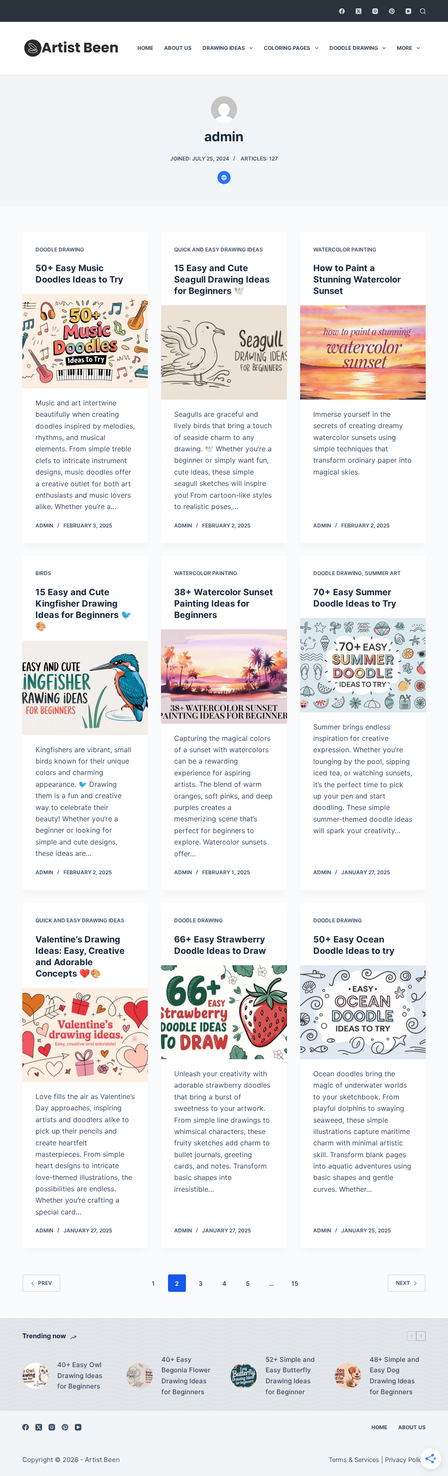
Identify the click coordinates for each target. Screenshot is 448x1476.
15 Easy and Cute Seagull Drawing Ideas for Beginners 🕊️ (222, 279)
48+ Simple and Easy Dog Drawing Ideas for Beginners (394, 1375)
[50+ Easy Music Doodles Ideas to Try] (85, 341)
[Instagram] (375, 11)
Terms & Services (354, 1460)
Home (145, 48)
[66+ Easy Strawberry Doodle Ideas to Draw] (224, 1012)
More (404, 48)
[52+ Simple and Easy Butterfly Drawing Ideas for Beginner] (244, 1376)
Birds (43, 573)
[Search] (423, 11)
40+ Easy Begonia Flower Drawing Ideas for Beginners (185, 1375)
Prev (45, 1283)
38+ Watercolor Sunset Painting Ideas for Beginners (223, 603)
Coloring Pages (287, 48)
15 (294, 1283)
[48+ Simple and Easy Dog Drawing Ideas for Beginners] (348, 1376)
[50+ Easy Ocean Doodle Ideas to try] (363, 1012)
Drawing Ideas (224, 48)
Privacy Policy (405, 1460)
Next (403, 1283)
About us (178, 48)
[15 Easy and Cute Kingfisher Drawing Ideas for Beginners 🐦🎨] (85, 688)
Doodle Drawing (353, 48)
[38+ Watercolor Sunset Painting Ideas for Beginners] (224, 676)
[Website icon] (224, 177)
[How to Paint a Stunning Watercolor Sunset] (363, 352)
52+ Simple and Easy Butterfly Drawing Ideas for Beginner (290, 1375)
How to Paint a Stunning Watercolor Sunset (357, 279)
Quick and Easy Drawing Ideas (218, 249)
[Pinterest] (392, 11)
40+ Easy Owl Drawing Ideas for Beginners (79, 1376)
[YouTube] (408, 11)
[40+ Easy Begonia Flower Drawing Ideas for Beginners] (139, 1376)
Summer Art (383, 573)
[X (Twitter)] (358, 11)
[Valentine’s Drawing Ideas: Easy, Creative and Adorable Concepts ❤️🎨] (85, 1035)
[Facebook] (342, 11)
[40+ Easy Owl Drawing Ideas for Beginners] (35, 1376)
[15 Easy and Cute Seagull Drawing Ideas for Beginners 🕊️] (224, 352)
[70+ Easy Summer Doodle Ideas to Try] (363, 665)
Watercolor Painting (344, 249)
